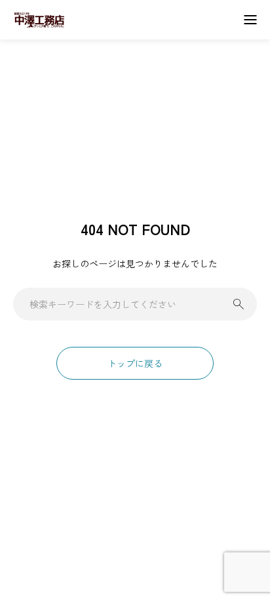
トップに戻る (135, 363)
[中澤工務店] (39, 20)
